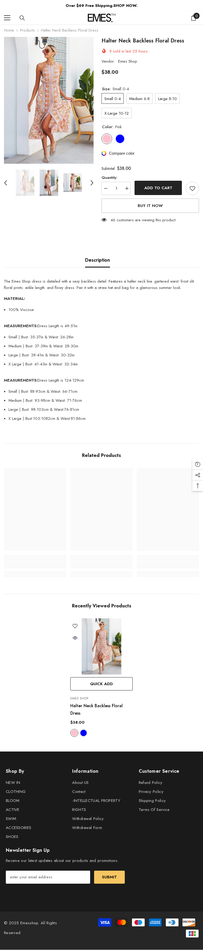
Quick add (101, 684)
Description (97, 260)
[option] (49, 100)
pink (74, 733)
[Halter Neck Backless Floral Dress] (101, 646)
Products (27, 30)
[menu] (7, 18)
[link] (35, 565)
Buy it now (150, 206)
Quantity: (109, 177)
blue (83, 733)
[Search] (22, 18)
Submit (109, 877)
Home (9, 30)
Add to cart (158, 188)
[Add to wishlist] (192, 188)
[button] (6, 183)
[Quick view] (75, 638)
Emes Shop (127, 61)
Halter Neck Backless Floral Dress (96, 709)
